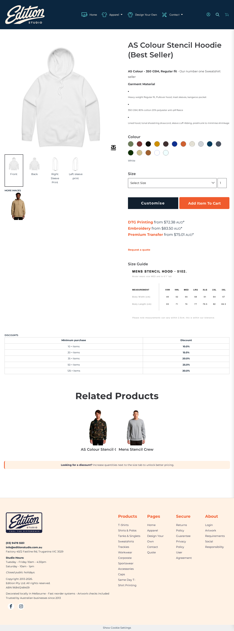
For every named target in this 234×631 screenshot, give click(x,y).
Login (209, 525)
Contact (152, 547)
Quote (151, 552)
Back (34, 174)
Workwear (125, 552)
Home (151, 525)
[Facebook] (11, 606)
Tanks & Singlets (129, 536)
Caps (121, 574)
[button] (112, 15)
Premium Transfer (145, 234)
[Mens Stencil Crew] (136, 427)
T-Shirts (123, 525)
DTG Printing (140, 222)
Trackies (123, 547)
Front (13, 174)
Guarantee (183, 536)
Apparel (152, 530)
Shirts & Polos (127, 530)
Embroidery (139, 228)
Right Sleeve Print (55, 178)
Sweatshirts (126, 541)
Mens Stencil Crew (136, 449)
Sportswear (125, 563)
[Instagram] (21, 606)
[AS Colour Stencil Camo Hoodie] (98, 427)
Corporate (125, 558)
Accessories (126, 569)
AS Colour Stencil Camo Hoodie (98, 449)
